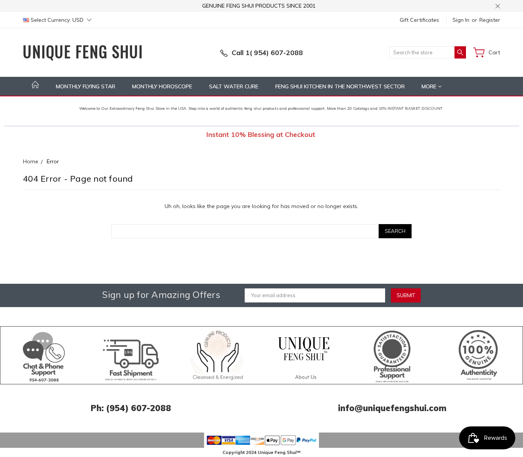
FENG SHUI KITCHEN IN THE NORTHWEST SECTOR (340, 86)
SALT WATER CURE (233, 86)
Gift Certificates (419, 19)
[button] (44, 355)
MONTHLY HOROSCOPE (162, 86)
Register (489, 19)
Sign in (461, 19)
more (430, 86)
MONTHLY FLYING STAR (85, 86)
